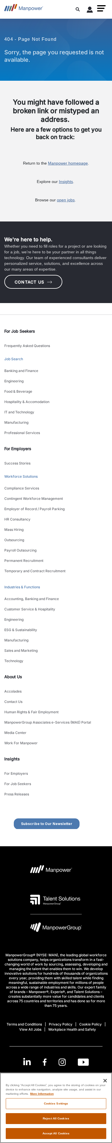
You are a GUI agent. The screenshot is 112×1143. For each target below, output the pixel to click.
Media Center (15, 732)
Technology (13, 661)
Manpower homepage (68, 163)
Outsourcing (14, 540)
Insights (66, 181)
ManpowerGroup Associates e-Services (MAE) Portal (47, 722)
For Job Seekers (17, 784)
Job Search (13, 359)
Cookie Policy (90, 1024)
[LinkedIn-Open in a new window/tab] (27, 1061)
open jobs (66, 200)
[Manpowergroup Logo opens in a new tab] (56, 928)
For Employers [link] (17, 448)
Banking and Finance (21, 371)
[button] (101, 8)
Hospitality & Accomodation (26, 402)
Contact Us (13, 701)
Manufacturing (16, 422)
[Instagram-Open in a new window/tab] (62, 1062)
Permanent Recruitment (23, 560)
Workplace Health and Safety (72, 1029)
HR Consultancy (17, 519)
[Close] (105, 1080)
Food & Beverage (18, 391)
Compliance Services (21, 488)
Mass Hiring (14, 529)
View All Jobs (30, 1029)
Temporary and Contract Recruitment (34, 571)
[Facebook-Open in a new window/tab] (45, 1062)
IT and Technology (19, 412)
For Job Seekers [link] (19, 331)
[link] (56, 1062)
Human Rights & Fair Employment (31, 712)
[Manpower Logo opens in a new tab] (51, 871)
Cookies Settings (56, 1103)
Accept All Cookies (56, 1133)
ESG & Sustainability (20, 630)
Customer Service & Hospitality (29, 609)
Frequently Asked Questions (27, 346)
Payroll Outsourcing (20, 550)
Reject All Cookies (56, 1118)
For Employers (16, 773)
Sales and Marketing (21, 650)
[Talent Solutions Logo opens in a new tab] (55, 899)
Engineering (14, 381)
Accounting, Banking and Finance (31, 599)
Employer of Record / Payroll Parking (34, 509)
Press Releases (16, 794)
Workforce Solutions (21, 476)
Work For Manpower (21, 743)
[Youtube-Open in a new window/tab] (83, 1062)
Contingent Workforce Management (33, 498)
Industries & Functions (22, 587)
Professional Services (22, 433)
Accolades (13, 691)
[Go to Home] (23, 9)
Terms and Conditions (24, 1024)
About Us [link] (13, 676)
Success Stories (17, 463)
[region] (56, 1108)
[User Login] (90, 10)
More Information (42, 1093)
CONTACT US (29, 282)
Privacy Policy (60, 1024)
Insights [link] (12, 758)
